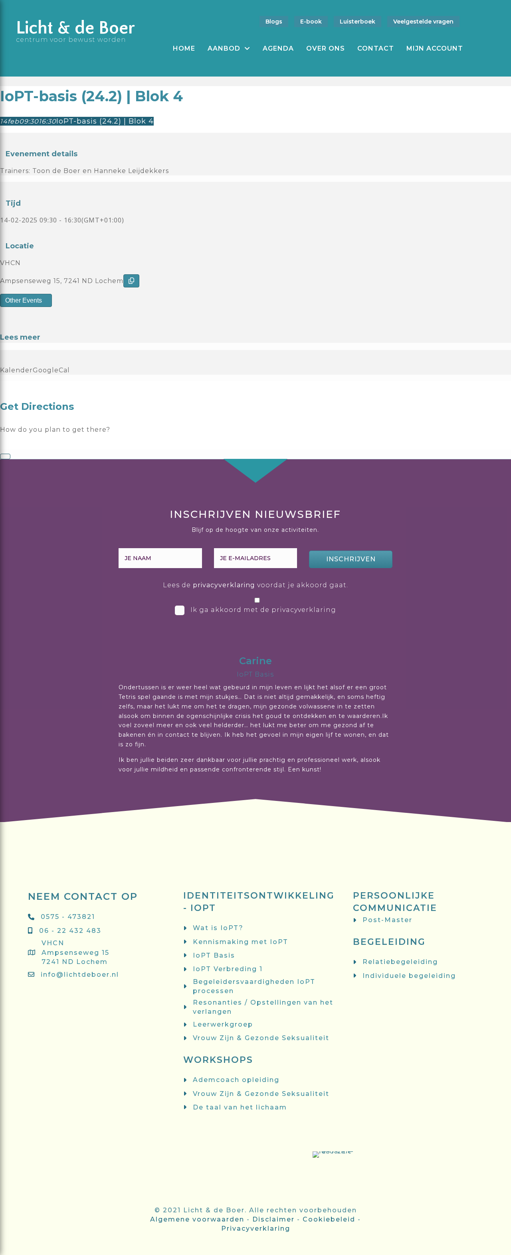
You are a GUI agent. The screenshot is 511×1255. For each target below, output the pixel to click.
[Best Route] (2, 445)
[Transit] (17, 445)
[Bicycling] (31, 445)
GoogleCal (51, 370)
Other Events (23, 300)
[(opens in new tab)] (178, 1189)
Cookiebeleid (329, 1219)
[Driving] (9, 445)
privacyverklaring (224, 585)
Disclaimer (273, 1219)
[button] (350, 559)
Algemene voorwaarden (197, 1219)
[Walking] (24, 445)
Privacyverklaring (255, 1228)
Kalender (16, 370)
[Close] (5, 456)
